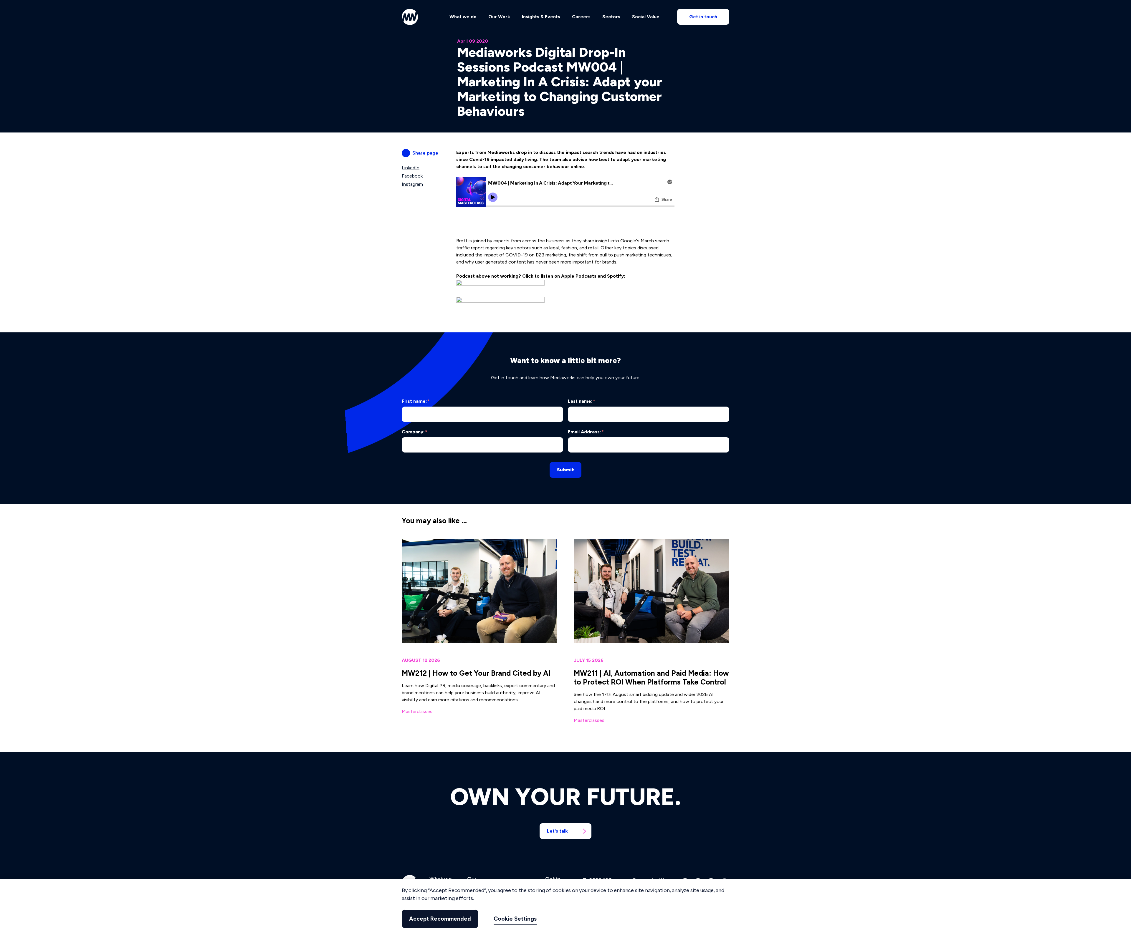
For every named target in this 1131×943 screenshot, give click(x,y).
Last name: (581, 401)
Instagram (412, 184)
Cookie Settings (515, 918)
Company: (414, 432)
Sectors (611, 16)
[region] (565, 911)
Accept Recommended (440, 918)
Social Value (645, 16)
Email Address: (586, 432)
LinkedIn (410, 167)
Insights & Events (541, 16)
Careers (581, 16)
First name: (416, 401)
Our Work (499, 16)
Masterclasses (417, 711)
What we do (463, 16)
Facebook (412, 176)
